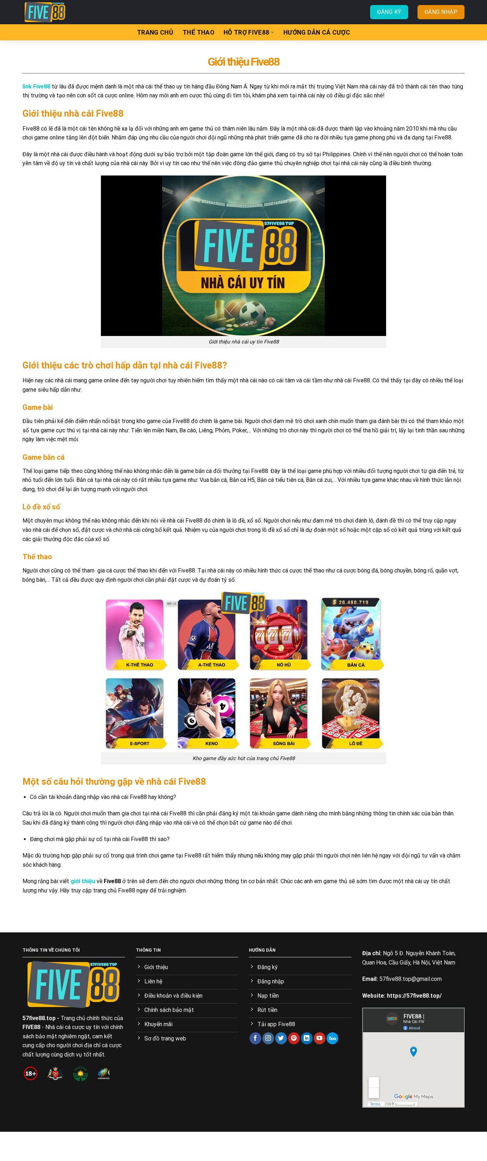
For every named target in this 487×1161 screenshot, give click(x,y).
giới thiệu (83, 881)
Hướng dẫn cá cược (316, 32)
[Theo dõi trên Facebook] (255, 1038)
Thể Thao (198, 32)
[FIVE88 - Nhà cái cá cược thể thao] (58, 12)
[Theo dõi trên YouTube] (319, 1038)
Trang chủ (155, 32)
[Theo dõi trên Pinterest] (294, 1038)
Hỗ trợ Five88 (247, 32)
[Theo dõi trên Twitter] (281, 1038)
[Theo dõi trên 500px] (332, 1038)
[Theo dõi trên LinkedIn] (307, 1038)
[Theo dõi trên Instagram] (268, 1038)
